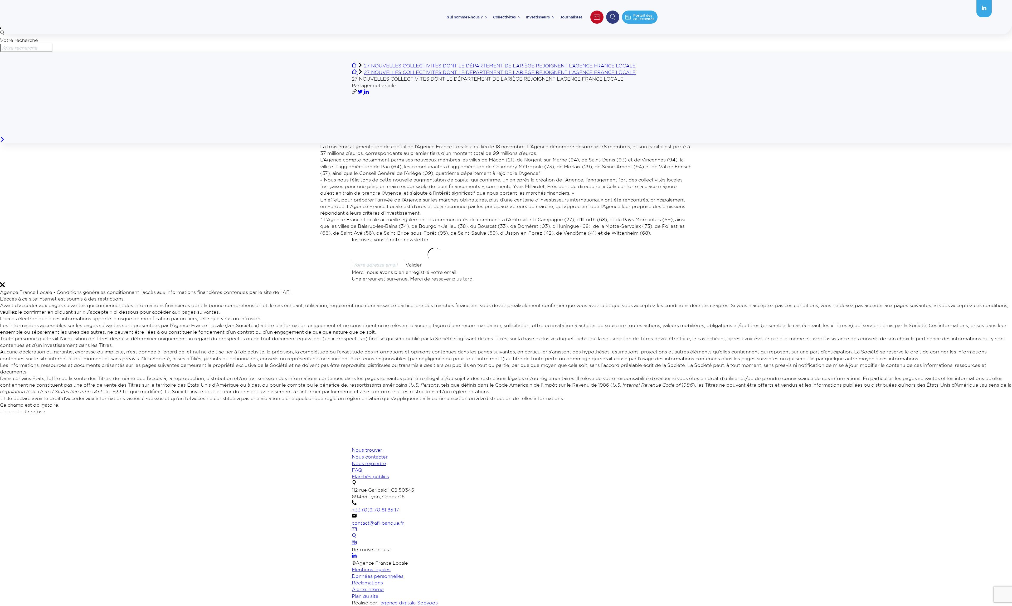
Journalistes (571, 17)
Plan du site (365, 596)
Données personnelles (377, 576)
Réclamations (367, 582)
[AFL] (379, 443)
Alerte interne (368, 589)
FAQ (357, 470)
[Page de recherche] (354, 536)
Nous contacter (370, 457)
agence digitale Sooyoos (409, 602)
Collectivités (504, 17)
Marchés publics (370, 476)
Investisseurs (538, 17)
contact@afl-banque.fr (378, 523)
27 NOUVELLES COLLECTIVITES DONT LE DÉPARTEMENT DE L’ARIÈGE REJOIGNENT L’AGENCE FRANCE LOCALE (500, 65)
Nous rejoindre (369, 463)
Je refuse (34, 411)
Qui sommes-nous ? (464, 17)
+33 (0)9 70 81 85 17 (375, 510)
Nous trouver (367, 450)
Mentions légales (371, 569)
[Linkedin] (984, 8)
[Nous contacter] (354, 530)
